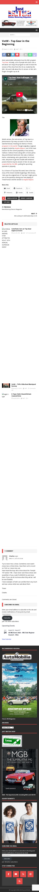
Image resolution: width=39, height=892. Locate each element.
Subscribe (7, 618)
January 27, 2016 (17, 388)
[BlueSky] (23, 874)
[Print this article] (26, 55)
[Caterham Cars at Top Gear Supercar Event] (6, 303)
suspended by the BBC (10, 164)
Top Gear (5, 62)
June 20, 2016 (16, 233)
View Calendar (6, 639)
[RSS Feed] (19, 881)
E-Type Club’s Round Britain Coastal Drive (21, 395)
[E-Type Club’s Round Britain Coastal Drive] (6, 468)
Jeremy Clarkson (26, 198)
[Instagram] (31, 874)
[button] (36, 2)
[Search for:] (19, 35)
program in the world (9, 146)
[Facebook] (9, 874)
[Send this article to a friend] (21, 55)
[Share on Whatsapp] (30, 55)
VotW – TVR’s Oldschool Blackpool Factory (24, 385)
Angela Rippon (20, 148)
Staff (17, 49)
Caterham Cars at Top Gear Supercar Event (21, 230)
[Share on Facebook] (4, 55)
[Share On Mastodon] (34, 55)
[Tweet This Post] (8, 55)
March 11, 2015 (8, 49)
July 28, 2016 (16, 398)
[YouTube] (16, 874)
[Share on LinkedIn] (13, 55)
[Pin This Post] (17, 55)
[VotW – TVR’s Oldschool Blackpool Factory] (6, 385)
